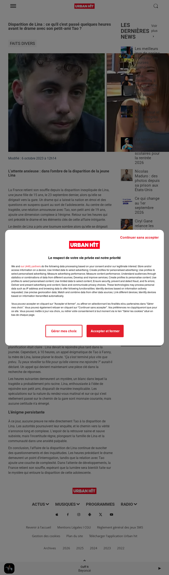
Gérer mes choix (64, 331)
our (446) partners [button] (31, 266)
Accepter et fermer (105, 331)
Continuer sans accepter (139, 237)
